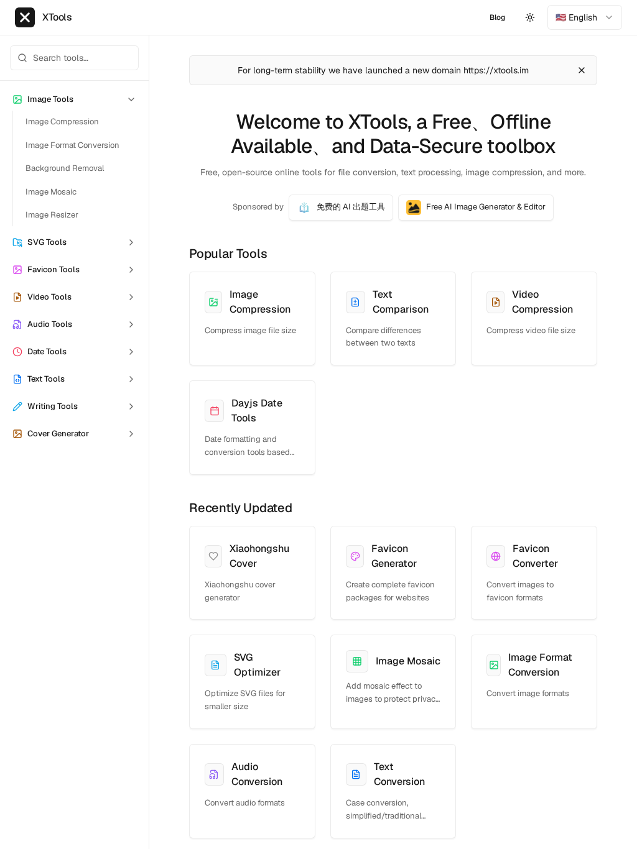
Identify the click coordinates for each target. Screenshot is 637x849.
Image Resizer (52, 214)
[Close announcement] (582, 70)
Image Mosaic (51, 191)
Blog (497, 17)
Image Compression (62, 121)
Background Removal (65, 168)
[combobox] (584, 17)
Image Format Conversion (72, 145)
